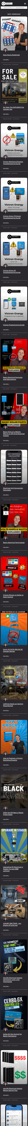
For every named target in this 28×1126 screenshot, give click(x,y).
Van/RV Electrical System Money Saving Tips (12, 1089)
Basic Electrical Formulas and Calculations (12, 378)
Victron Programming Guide (13, 325)
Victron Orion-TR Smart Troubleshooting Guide (12, 217)
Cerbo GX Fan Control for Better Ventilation (12, 1035)
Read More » (6, 59)
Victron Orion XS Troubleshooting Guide (11, 271)
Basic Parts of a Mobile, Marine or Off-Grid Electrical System (14, 434)
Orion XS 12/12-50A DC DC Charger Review (13, 650)
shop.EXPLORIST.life (20, 7)
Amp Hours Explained (11, 55)
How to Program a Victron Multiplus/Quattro (13, 759)
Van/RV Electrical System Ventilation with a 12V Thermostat (12, 980)
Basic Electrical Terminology (14, 542)
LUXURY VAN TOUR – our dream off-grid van (12, 924)
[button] (25, 3)
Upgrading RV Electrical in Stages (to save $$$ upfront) (13, 869)
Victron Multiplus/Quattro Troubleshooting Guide (13, 163)
